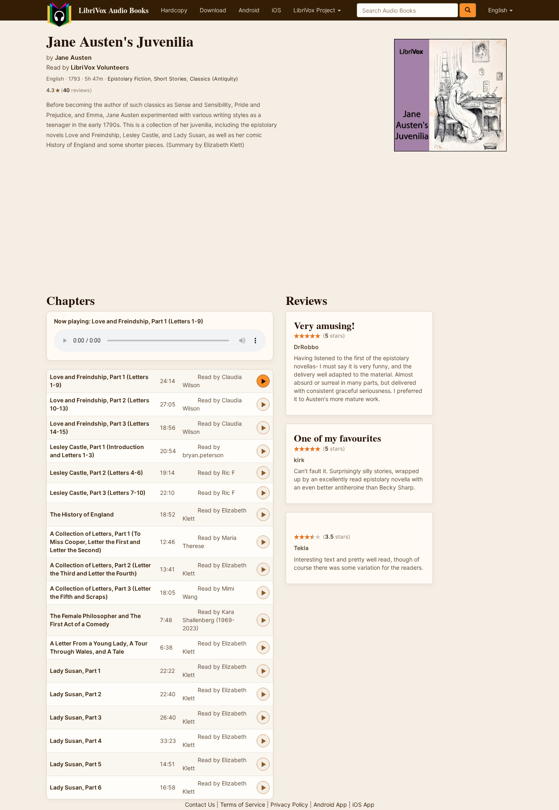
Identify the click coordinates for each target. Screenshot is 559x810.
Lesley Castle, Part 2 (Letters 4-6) (96, 472)
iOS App (363, 804)
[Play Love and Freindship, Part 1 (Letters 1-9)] (263, 381)
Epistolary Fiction (129, 79)
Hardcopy (174, 10)
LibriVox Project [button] (315, 10)
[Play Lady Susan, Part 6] (263, 787)
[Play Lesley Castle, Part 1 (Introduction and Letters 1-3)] (263, 451)
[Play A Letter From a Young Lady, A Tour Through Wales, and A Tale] (263, 647)
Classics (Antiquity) (214, 79)
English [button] (498, 10)
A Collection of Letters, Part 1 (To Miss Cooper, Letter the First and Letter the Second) (95, 541)
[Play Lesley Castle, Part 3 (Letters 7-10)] (263, 492)
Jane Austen (73, 57)
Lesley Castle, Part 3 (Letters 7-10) (98, 492)
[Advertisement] (279, 224)
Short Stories (170, 79)
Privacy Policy (289, 804)
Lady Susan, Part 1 (75, 670)
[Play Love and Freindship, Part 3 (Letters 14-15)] (263, 427)
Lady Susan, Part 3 (75, 717)
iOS (276, 10)
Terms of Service (242, 804)
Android (249, 10)
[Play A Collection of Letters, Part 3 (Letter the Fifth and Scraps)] (263, 592)
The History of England (82, 514)
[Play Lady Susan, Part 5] (263, 764)
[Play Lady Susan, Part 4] (263, 740)
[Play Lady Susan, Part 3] (263, 717)
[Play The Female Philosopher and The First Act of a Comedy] (263, 620)
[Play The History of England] (263, 514)
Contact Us (200, 804)
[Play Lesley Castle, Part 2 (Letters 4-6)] (263, 472)
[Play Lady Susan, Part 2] (263, 694)
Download (213, 10)
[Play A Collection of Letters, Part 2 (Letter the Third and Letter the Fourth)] (263, 569)
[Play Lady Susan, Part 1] (263, 670)
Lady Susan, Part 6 (75, 787)
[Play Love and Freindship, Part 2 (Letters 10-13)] (263, 404)
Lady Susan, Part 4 (75, 740)
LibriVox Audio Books (114, 10)
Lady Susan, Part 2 (75, 693)
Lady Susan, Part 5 (75, 763)
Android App (330, 804)
